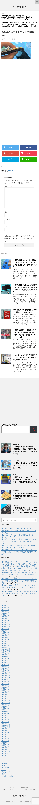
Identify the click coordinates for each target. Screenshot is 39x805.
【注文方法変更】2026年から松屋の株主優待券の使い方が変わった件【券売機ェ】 (25, 496)
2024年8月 (5, 656)
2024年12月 (6, 648)
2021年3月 (5, 743)
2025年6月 (5, 635)
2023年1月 (5, 696)
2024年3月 (5, 667)
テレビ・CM (6, 772)
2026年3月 (5, 616)
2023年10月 (6, 677)
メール (7, 219)
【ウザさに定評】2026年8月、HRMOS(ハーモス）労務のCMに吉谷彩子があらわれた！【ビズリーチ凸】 (19, 531)
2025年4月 (5, 639)
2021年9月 (5, 730)
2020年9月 (5, 753)
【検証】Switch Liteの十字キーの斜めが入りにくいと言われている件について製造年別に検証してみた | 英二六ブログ (19, 568)
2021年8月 (5, 732)
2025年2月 (5, 643)
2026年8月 (5, 605)
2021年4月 (5, 741)
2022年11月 (6, 701)
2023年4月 (5, 690)
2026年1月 (5, 620)
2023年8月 (5, 682)
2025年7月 (5, 633)
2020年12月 (6, 749)
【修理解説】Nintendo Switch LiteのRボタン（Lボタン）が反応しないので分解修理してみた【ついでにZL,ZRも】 (20, 564)
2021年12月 (6, 724)
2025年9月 (5, 629)
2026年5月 (5, 612)
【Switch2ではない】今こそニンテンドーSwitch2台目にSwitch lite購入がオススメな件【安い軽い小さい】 (19, 587)
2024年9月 (5, 654)
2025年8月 (5, 631)
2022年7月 (5, 709)
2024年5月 (5, 663)
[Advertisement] (19, 82)
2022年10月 (6, 703)
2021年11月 (6, 726)
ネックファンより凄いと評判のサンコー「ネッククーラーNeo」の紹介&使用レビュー (25, 357)
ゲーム (4, 770)
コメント (8, 186)
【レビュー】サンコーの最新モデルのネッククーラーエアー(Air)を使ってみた (25, 465)
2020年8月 (5, 755)
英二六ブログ (19, 7)
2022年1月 (5, 722)
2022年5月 (5, 713)
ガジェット (6, 768)
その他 (4, 765)
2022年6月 (5, 711)
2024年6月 (5, 660)
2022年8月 (5, 707)
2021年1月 (5, 747)
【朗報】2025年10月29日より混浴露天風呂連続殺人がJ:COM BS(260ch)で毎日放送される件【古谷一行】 (24, 333)
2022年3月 (5, 717)
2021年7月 (5, 734)
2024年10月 (6, 652)
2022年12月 (6, 698)
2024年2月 (5, 669)
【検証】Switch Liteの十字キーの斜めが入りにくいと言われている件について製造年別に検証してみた (25, 480)
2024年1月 (5, 671)
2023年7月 (5, 684)
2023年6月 (5, 686)
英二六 (10, 171)
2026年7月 (5, 608)
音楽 (3, 774)
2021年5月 (5, 739)
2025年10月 (6, 627)
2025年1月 (5, 646)
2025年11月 (6, 624)
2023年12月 (6, 673)
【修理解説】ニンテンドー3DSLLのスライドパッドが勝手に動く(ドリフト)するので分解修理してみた (25, 510)
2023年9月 (5, 679)
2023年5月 (5, 688)
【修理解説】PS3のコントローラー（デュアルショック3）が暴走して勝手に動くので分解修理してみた (19, 575)
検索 (34, 430)
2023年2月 (5, 694)
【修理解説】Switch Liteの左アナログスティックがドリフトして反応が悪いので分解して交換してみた (25, 288)
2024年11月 (6, 650)
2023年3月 (5, 692)
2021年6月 (5, 736)
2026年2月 (5, 618)
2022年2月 (5, 720)
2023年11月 (6, 675)
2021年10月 (6, 728)
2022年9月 (5, 705)
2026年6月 (5, 610)
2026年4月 (5, 614)
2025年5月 (5, 637)
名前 (6, 212)
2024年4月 (5, 665)
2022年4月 (5, 715)
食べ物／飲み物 (7, 776)
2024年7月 (5, 658)
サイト (6, 226)
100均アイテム (7, 763)
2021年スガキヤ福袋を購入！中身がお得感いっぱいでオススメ (25, 311)
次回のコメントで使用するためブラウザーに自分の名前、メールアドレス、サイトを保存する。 (19, 238)
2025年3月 (5, 641)
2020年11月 (6, 751)
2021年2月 (5, 745)
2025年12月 (6, 622)
